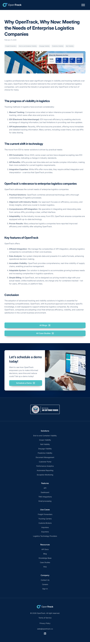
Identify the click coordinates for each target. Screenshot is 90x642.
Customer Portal (45, 462)
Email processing (45, 501)
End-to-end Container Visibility (28, 46)
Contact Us (45, 580)
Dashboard (45, 492)
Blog (45, 554)
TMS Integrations (45, 497)
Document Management (45, 457)
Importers (45, 527)
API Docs (45, 549)
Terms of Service (45, 618)
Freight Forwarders (10, 46)
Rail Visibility (69, 46)
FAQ (45, 567)
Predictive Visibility (57, 46)
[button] (83, 5)
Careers (45, 584)
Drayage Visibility (44, 46)
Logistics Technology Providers (45, 536)
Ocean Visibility (45, 440)
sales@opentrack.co (45, 629)
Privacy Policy (45, 623)
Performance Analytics (45, 466)
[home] (12, 5)
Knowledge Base (45, 558)
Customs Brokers (45, 523)
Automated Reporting (45, 470)
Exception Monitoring (45, 475)
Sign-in (45, 589)
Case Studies (45, 562)
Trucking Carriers (45, 519)
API (45, 488)
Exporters (45, 532)
